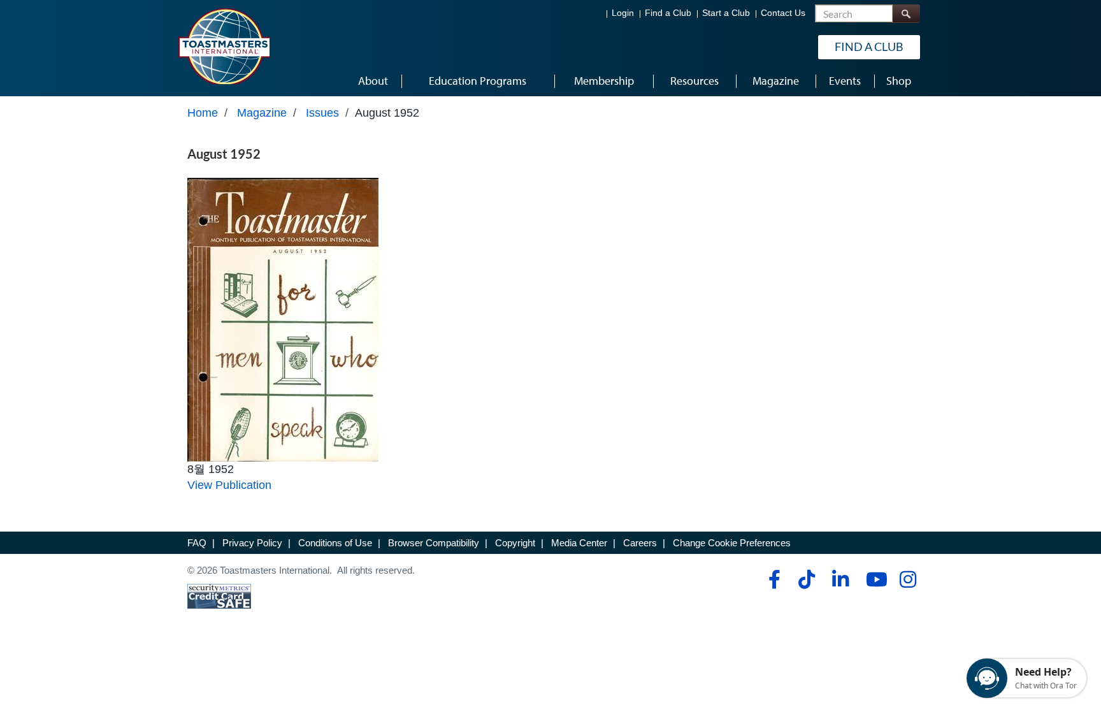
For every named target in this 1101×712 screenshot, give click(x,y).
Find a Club (668, 13)
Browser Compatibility (433, 542)
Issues (322, 112)
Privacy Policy (252, 542)
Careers (640, 542)
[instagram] (907, 579)
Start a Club (726, 13)
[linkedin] (840, 579)
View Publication (229, 485)
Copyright (515, 542)
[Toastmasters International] (224, 46)
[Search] (906, 13)
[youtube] (874, 579)
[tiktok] (806, 579)
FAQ (196, 542)
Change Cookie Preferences (732, 542)
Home (202, 112)
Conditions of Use (335, 542)
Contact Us (783, 13)
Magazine (262, 112)
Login (623, 13)
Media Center (579, 542)
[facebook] (772, 579)
